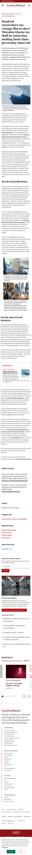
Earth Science (6, 538)
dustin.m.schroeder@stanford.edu (15, 480)
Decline (21, 851)
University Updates (6, 812)
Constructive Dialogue (9, 730)
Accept (11, 851)
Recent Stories (26, 812)
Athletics (6, 782)
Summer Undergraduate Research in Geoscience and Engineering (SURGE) (15, 431)
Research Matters (8, 753)
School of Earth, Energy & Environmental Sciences (16, 136)
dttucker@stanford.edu (11, 491)
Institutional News (8, 743)
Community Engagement (10, 778)
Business (6, 757)
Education (6, 763)
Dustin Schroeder (7, 133)
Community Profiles (11, 809)
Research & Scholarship (10, 751)
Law (5, 766)
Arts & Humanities (8, 755)
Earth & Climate (7, 533)
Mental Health (7, 799)
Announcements (17, 812)
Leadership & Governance (10, 745)
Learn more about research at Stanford (14, 610)
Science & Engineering (8, 16)
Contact (4, 816)
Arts (5, 780)
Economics (6, 761)
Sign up (5, 570)
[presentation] (25, 373)
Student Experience (9, 795)
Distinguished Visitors (9, 741)
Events (5, 789)
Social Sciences (8, 770)
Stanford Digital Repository (15, 398)
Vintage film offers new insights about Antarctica (10, 372)
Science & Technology (8, 369)
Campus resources (8, 784)
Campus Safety (8, 786)
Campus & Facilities (9, 740)
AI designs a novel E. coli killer (13, 633)
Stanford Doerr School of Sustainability (14, 519)
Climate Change (7, 535)
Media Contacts (18, 816)
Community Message (9, 736)
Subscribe (10, 816)
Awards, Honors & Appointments (12, 738)
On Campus (7, 776)
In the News (21, 809)
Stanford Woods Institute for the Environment (15, 221)
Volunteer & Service (9, 801)
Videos (3, 809)
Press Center (27, 816)
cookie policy (5, 847)
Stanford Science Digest (23, 459)
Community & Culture (9, 788)
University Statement (9, 734)
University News (8, 728)
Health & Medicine (8, 764)
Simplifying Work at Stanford (11, 732)
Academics (7, 798)
